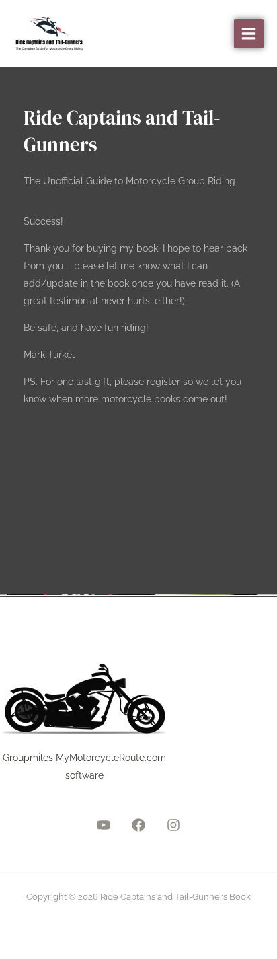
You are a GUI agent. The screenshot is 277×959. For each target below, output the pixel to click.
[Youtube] (103, 825)
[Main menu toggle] (249, 33)
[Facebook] (138, 825)
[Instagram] (173, 825)
